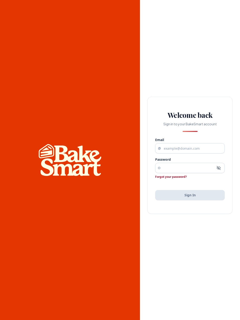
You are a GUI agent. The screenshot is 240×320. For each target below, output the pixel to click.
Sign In (190, 195)
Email (159, 140)
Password (163, 159)
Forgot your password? (171, 177)
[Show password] (218, 168)
